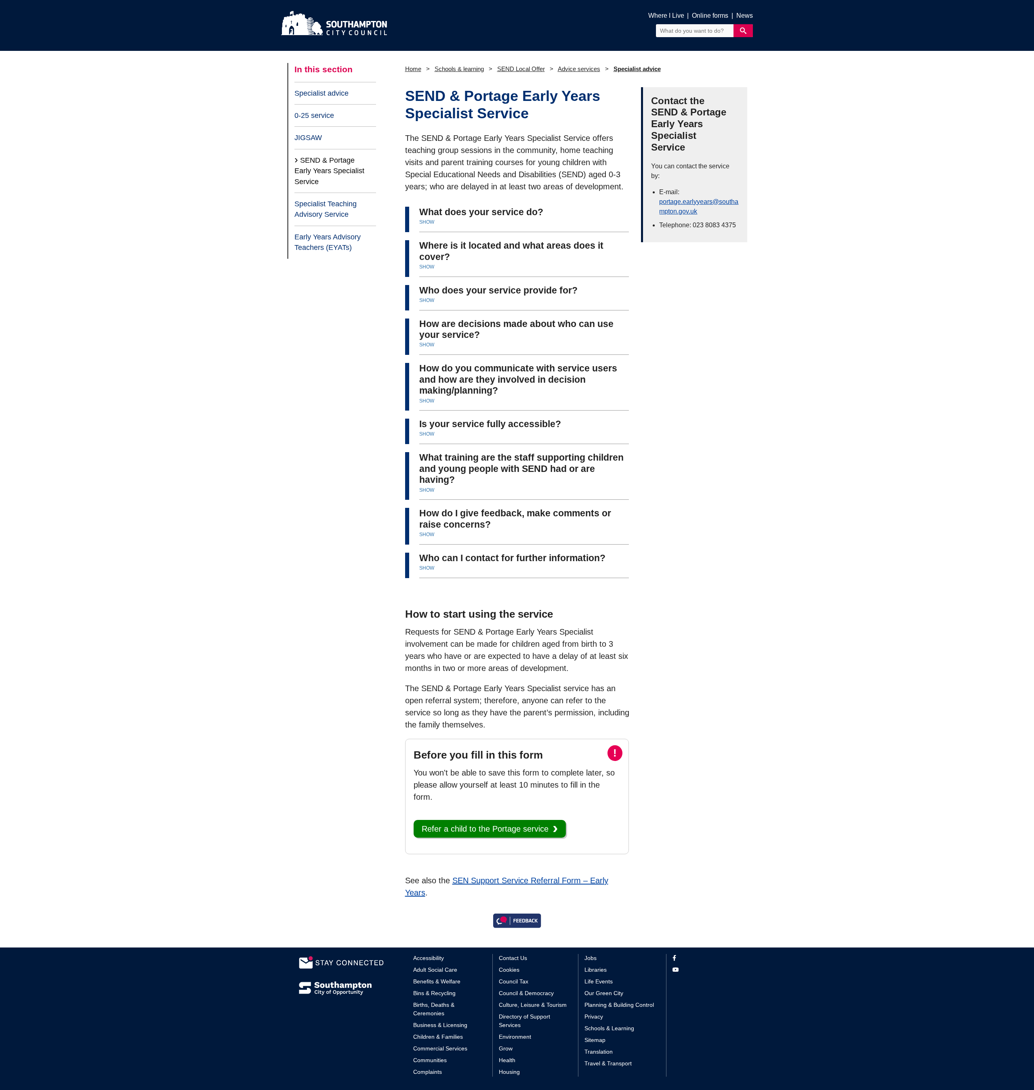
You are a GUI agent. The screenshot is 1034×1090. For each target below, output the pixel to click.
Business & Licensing (440, 1025)
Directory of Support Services (524, 1020)
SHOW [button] (426, 222)
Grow (506, 1048)
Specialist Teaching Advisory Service (325, 209)
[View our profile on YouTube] (704, 970)
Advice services (579, 68)
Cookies (509, 969)
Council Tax (513, 981)
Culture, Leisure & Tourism (533, 1005)
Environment (515, 1036)
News (744, 15)
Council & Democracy (526, 993)
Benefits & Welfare (436, 981)
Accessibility (428, 958)
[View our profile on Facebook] (704, 958)
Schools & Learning (609, 1028)
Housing (509, 1072)
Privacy (593, 1016)
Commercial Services (440, 1048)
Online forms (710, 15)
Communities (430, 1060)
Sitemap (594, 1040)
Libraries (595, 969)
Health (507, 1060)
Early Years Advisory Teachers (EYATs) (327, 242)
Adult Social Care (435, 969)
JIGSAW (308, 138)
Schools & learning (459, 68)
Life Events (598, 981)
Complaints (427, 1072)
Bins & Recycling (434, 993)
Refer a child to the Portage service (485, 828)
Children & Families (438, 1036)
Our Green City (603, 993)
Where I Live (666, 15)
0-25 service (314, 115)
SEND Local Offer (521, 68)
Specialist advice (321, 93)
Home (413, 68)
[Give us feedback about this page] (517, 920)
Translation (598, 1051)
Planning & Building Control (619, 1005)
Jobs (590, 958)
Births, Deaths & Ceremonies (433, 1009)
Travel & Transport (608, 1063)
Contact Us (513, 958)
